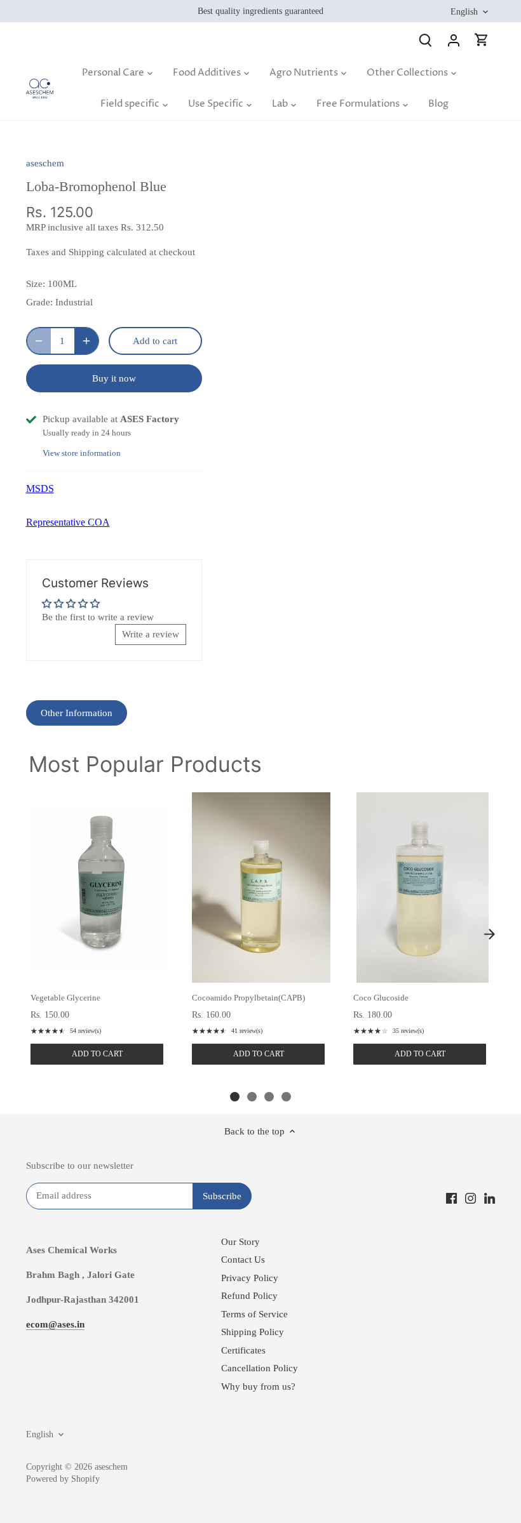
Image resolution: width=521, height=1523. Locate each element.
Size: (35, 284)
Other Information (76, 713)
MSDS (40, 488)
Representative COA (68, 522)
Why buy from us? (258, 1386)
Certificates (243, 1350)
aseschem (45, 163)
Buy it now (114, 378)
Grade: (39, 302)
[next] (489, 934)
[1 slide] (235, 1096)
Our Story (240, 1242)
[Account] (454, 39)
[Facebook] (451, 1197)
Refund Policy (249, 1296)
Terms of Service (254, 1314)
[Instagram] (470, 1197)
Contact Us (243, 1259)
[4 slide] (286, 1096)
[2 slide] (252, 1096)
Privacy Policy (249, 1278)
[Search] (426, 39)
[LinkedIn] (489, 1197)
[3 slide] (269, 1096)
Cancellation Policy (259, 1368)
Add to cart (97, 1053)
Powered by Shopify (63, 1479)
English (464, 11)
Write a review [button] (150, 634)
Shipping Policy (252, 1332)
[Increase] (86, 341)
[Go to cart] (481, 39)
